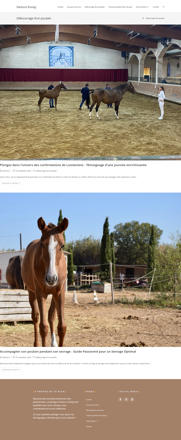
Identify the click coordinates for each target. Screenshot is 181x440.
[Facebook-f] (120, 399)
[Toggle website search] (163, 7)
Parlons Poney (26, 7)
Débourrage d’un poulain (155, 18)
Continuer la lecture (12, 182)
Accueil (88, 400)
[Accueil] (143, 18)
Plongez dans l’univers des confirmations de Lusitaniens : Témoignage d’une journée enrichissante (73, 165)
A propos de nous (92, 405)
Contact (89, 426)
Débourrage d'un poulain (46, 171)
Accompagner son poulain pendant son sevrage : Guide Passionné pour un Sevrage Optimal (68, 351)
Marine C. (7, 171)
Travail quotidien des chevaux (96, 415)
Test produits (90, 421)
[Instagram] (126, 399)
